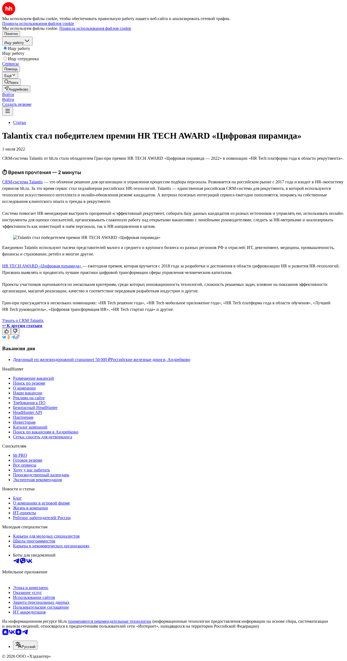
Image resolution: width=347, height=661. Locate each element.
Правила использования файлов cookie (95, 28)
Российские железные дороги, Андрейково (150, 359)
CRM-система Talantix (22, 182)
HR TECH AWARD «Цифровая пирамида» (42, 266)
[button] (8, 94)
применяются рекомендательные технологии (109, 621)
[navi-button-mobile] (7, 111)
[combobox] (25, 645)
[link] (11, 82)
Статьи (19, 122)
